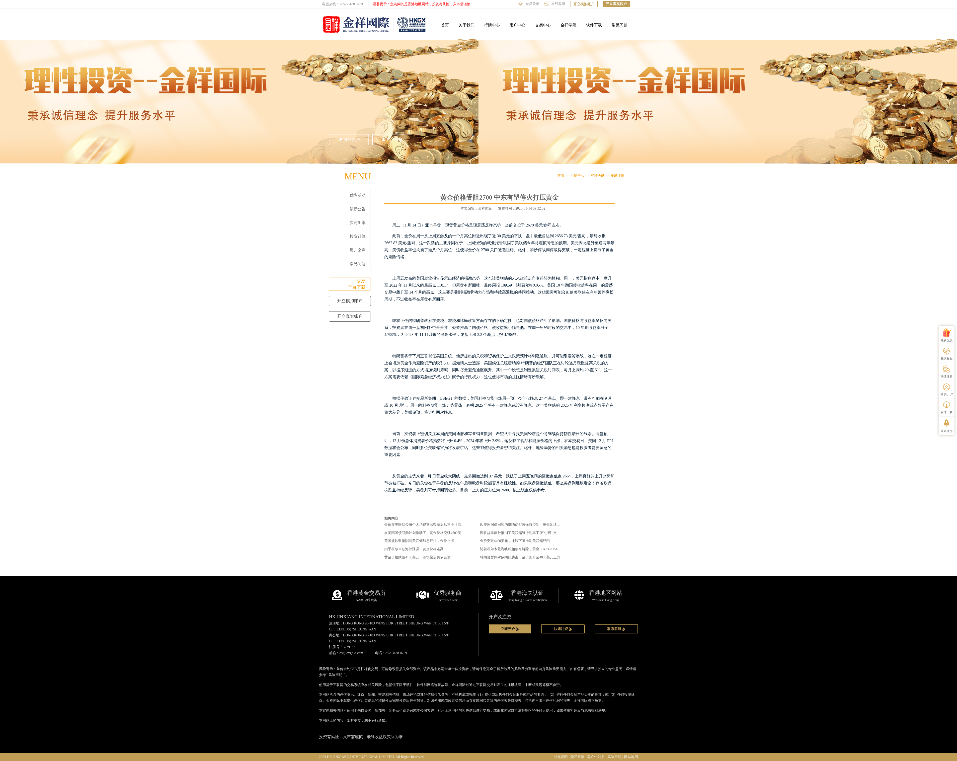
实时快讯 (597, 175)
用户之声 (358, 250)
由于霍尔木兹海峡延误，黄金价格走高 (414, 549)
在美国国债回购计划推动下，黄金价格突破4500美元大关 (428, 533)
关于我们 (467, 25)
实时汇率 (358, 223)
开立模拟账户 (583, 4)
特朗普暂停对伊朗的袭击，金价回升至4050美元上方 (520, 557)
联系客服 (614, 629)
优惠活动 (358, 195)
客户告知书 (596, 757)
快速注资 (561, 629)
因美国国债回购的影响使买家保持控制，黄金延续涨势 (522, 525)
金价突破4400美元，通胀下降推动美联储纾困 (515, 541)
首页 (445, 25)
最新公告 (358, 209)
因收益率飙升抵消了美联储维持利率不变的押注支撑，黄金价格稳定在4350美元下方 (544, 533)
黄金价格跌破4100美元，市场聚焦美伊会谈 (417, 557)
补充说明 (561, 757)
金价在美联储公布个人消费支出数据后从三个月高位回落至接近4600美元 (440, 525)
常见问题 (620, 25)
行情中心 (492, 25)
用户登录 (395, 140)
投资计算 (358, 236)
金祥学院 (568, 25)
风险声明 (335, 675)
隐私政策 (577, 757)
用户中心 (517, 25)
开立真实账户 (616, 4)
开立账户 (352, 140)
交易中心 (543, 25)
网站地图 (631, 757)
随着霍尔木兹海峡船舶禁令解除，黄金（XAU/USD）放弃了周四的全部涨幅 (538, 549)
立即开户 (508, 629)
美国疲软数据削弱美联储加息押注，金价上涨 (419, 541)
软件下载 (594, 25)
